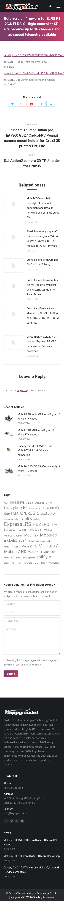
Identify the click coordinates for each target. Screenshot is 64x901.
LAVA (31, 530)
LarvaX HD (22, 530)
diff (21, 519)
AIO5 (6, 503)
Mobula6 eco (33, 541)
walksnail (54, 562)
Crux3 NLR (11, 513)
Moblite (8, 535)
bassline (17, 502)
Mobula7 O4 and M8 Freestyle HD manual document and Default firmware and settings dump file (43, 208)
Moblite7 (31, 535)
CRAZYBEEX (34, 508)
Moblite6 (18, 535)
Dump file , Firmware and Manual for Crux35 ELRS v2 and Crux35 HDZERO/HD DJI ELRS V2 (43, 315)
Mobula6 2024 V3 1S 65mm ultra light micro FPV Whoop (39, 468)
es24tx (37, 519)
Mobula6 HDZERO (12, 547)
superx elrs (9, 563)
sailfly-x (43, 557)
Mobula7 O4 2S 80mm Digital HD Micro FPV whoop (36, 432)
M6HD (38, 530)
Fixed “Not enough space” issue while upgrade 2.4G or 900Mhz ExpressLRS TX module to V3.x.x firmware (43, 238)
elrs (28, 518)
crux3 (54, 508)
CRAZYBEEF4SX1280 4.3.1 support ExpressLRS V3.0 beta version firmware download (42, 344)
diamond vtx (11, 519)
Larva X (9, 530)
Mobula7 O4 (35, 552)
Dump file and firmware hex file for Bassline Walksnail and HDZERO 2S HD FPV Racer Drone (42, 287)
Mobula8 (49, 552)
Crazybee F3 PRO (43, 502)
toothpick (40, 562)
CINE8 (29, 502)
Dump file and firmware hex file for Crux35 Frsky (42, 262)
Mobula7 (48, 546)
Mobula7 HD (15, 551)
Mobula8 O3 (9, 558)
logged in (22, 390)
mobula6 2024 (15, 540)
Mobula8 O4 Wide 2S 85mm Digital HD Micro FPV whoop (39, 416)
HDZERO (41, 524)
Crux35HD (46, 513)
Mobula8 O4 (21, 558)
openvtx (31, 558)
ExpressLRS (17, 524)
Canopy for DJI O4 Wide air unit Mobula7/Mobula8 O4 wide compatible (35, 450)
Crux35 (27, 513)
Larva (54, 525)
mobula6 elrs (46, 541)
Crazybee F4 (16, 508)
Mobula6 (48, 535)
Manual (48, 530)
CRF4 (45, 508)
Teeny (18, 563)
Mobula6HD (29, 546)
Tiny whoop (27, 563)
